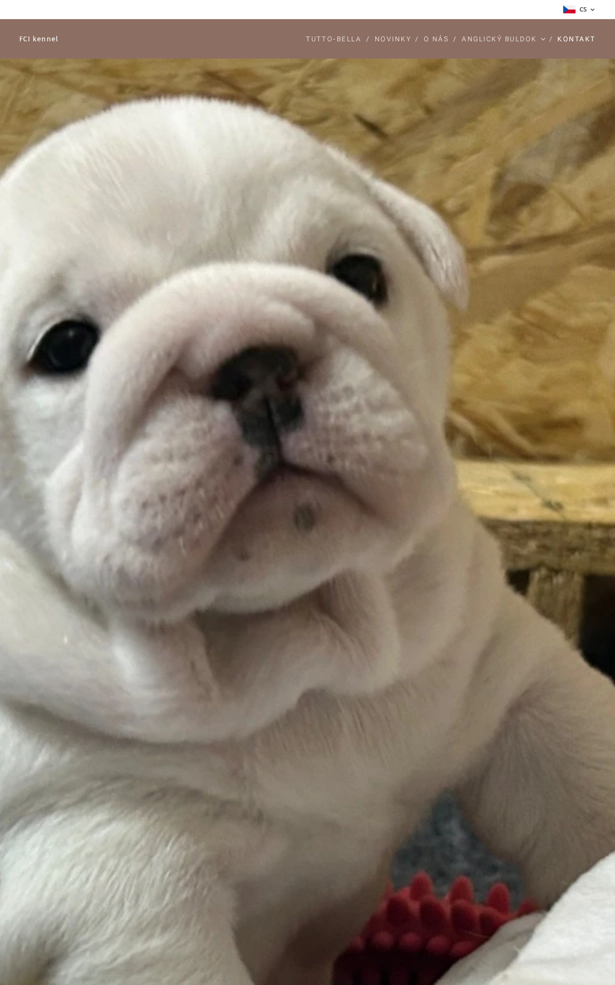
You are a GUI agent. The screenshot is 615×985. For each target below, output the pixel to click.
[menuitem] (336, 39)
